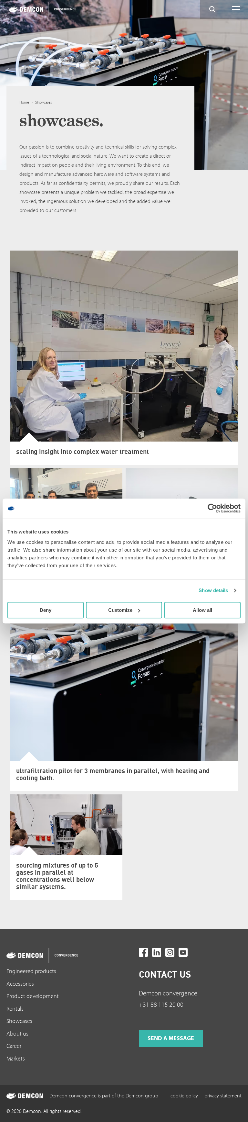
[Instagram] (169, 952)
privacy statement (223, 1096)
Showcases (19, 1021)
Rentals (15, 1008)
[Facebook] (143, 952)
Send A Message (171, 1038)
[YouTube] (183, 952)
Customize (120, 610)
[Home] (40, 9)
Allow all (202, 610)
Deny (45, 610)
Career (13, 1046)
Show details (213, 590)
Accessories (20, 984)
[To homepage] (57, 955)
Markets (15, 1058)
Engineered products (31, 971)
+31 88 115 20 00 (161, 1004)
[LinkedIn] (156, 952)
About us (17, 1033)
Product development (32, 996)
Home (24, 102)
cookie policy (184, 1096)
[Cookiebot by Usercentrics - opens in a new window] (212, 508)
